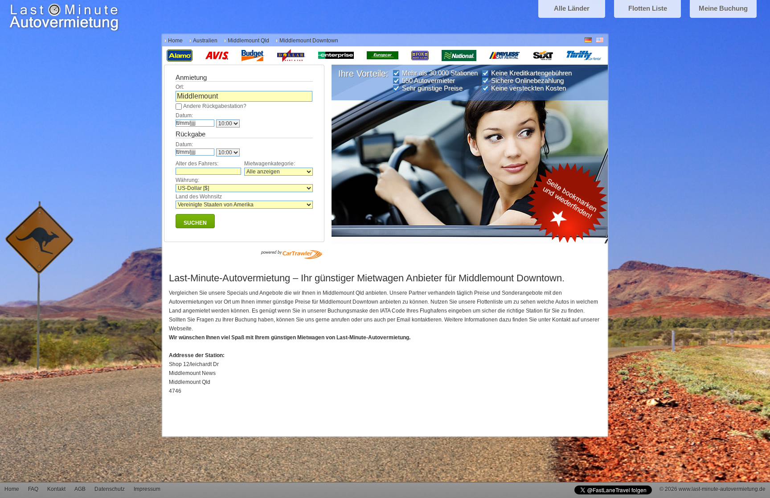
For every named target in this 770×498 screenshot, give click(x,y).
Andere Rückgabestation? (214, 106)
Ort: (180, 87)
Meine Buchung (723, 8)
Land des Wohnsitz (199, 196)
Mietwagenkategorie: (269, 164)
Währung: (187, 180)
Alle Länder (572, 8)
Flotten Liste (647, 8)
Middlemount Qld (248, 40)
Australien (205, 40)
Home (175, 40)
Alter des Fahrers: (197, 164)
